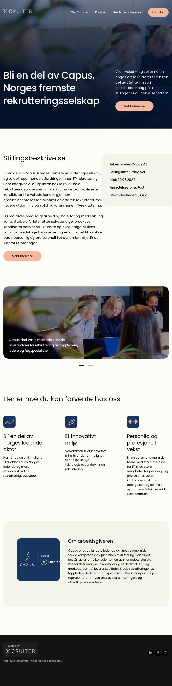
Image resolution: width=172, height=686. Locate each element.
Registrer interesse (127, 12)
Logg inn (158, 12)
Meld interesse (134, 106)
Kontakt (101, 12)
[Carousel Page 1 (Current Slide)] (81, 365)
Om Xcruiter (80, 12)
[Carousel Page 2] (90, 365)
